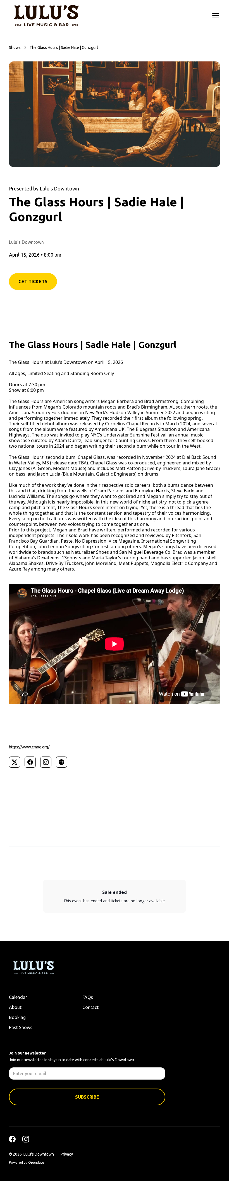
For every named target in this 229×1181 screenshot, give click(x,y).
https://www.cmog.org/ (29, 747)
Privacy (67, 1154)
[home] (46, 15)
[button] (214, 15)
